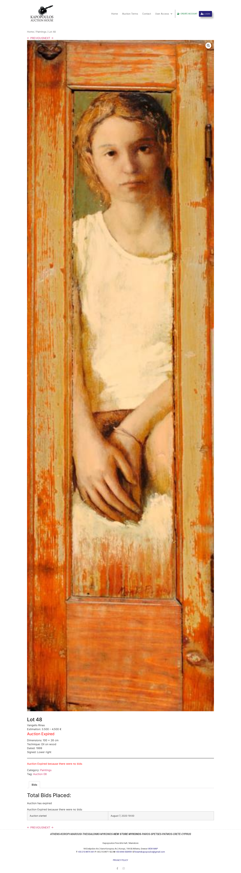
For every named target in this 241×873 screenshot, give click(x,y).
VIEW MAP (153, 848)
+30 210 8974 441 (86, 852)
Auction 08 (40, 774)
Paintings (41, 31)
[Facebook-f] (117, 868)
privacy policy (120, 860)
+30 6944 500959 (124, 852)
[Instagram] (123, 868)
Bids (34, 784)
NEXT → (48, 38)
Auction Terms (130, 13)
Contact (146, 13)
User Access (162, 13)
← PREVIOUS (35, 38)
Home (114, 13)
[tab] (34, 784)
